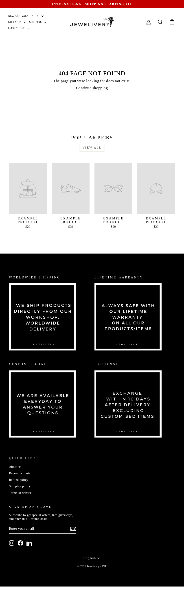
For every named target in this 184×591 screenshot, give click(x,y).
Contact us (17, 28)
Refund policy (18, 480)
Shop (36, 16)
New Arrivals (18, 16)
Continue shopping (92, 88)
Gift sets (15, 22)
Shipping (36, 22)
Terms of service (20, 493)
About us (15, 466)
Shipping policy (20, 486)
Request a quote (19, 473)
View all (92, 147)
